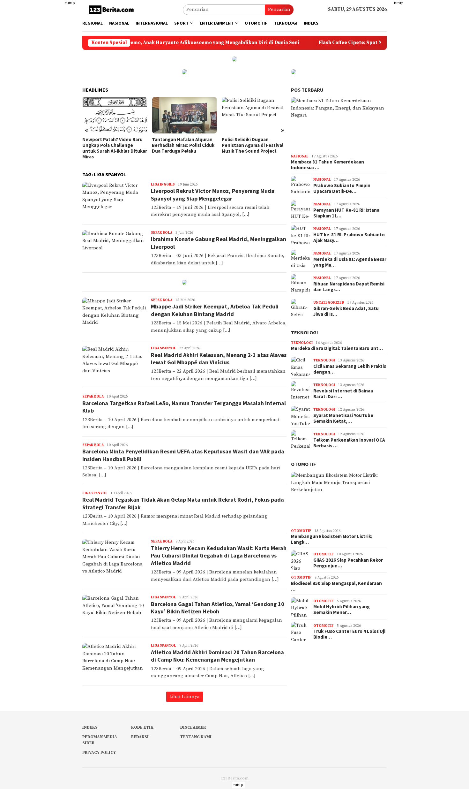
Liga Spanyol (163, 348)
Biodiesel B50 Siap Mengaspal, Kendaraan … (336, 586)
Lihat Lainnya (184, 697)
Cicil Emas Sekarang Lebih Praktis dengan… (349, 369)
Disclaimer (193, 727)
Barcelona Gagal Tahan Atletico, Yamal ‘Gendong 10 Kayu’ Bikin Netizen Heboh (217, 607)
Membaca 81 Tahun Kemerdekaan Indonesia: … (327, 165)
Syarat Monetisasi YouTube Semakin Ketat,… (343, 418)
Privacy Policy (99, 752)
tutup (70, 3)
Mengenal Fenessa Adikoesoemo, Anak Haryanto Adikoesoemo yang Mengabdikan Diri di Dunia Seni (157, 43)
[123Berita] (112, 9)
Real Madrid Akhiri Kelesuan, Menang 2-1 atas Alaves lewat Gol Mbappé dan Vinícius (219, 358)
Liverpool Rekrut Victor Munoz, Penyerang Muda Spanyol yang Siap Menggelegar (212, 194)
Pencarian (279, 9)
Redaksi (140, 737)
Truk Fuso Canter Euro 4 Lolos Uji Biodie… (349, 634)
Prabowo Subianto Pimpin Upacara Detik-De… (341, 188)
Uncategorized (328, 302)
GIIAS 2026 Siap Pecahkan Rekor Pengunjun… (348, 563)
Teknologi (304, 332)
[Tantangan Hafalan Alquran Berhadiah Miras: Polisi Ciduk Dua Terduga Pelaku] (184, 115)
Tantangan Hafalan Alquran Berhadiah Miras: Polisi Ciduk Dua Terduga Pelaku (183, 145)
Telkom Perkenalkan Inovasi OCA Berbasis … (349, 443)
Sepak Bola (161, 233)
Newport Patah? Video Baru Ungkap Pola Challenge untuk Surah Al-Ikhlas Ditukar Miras (114, 148)
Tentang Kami (196, 737)
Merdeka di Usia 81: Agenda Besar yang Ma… (349, 262)
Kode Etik (142, 727)
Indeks (90, 727)
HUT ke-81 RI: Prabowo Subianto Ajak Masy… (349, 237)
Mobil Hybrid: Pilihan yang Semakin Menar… (341, 609)
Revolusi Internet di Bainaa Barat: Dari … (343, 393)
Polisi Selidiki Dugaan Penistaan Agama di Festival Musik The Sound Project (252, 145)
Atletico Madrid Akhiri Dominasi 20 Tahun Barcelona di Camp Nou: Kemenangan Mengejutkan (217, 656)
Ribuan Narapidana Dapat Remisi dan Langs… (348, 286)
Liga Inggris (163, 184)
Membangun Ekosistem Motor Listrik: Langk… (331, 539)
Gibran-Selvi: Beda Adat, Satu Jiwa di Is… (346, 311)
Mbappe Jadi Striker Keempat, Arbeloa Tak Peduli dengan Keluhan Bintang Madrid (215, 310)
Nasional (300, 156)
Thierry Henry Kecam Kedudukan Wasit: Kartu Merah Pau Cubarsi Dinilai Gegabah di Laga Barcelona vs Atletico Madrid (219, 555)
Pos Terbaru (307, 90)
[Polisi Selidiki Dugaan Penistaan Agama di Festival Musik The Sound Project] (254, 115)
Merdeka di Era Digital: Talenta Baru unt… (337, 348)
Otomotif (303, 464)
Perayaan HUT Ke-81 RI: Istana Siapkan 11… (346, 213)
